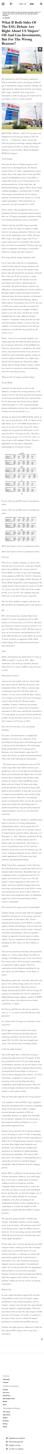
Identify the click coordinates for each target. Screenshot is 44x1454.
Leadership (6, 18)
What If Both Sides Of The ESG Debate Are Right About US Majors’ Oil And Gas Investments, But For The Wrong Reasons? (22, 14)
